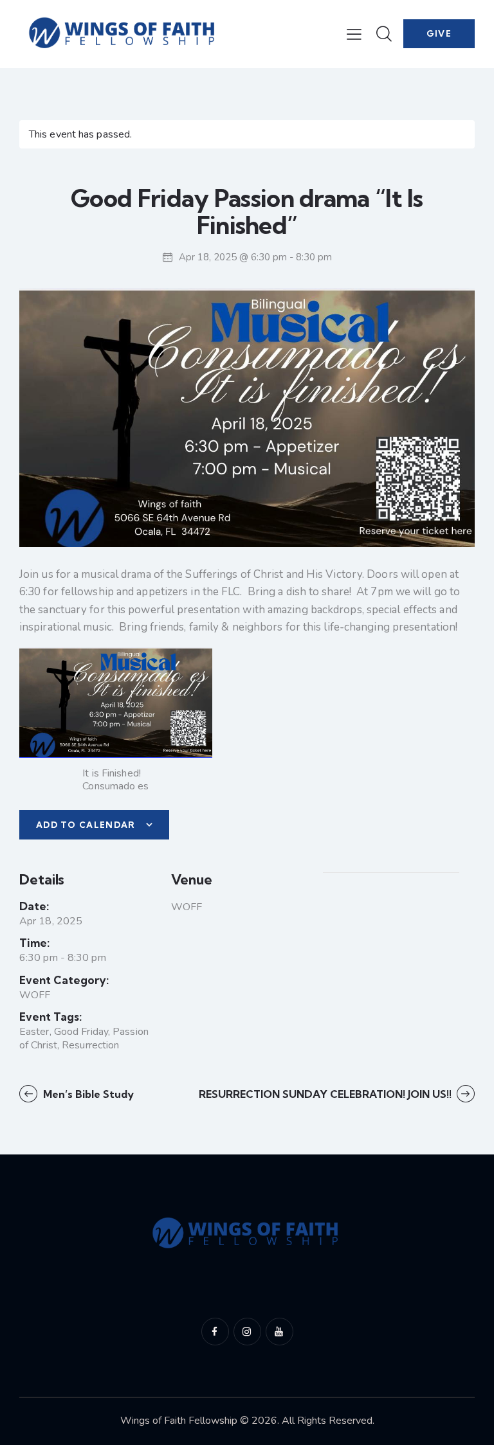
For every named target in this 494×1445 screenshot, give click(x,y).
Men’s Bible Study (87, 1094)
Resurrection (90, 1045)
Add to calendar (86, 825)
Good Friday (81, 1032)
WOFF (34, 995)
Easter (34, 1032)
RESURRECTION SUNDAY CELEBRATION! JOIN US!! (326, 1094)
